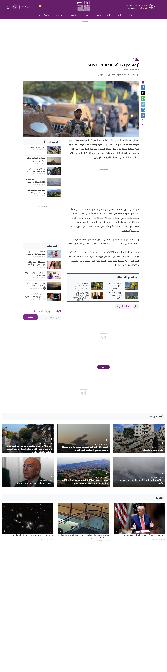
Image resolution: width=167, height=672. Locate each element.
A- (143, 124)
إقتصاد (73, 15)
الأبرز (119, 15)
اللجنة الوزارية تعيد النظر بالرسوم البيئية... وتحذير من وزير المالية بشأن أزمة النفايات (81, 296)
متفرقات (45, 15)
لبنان (109, 15)
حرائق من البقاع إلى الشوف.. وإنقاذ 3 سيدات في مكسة (36, 180)
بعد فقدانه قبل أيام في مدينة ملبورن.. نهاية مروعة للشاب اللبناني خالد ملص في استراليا (36, 252)
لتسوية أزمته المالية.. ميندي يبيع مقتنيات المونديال (115, 295)
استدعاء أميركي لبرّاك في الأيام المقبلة (34, 483)
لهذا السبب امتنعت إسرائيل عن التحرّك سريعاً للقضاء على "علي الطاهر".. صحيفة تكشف (35, 284)
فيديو (98, 15)
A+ (143, 120)
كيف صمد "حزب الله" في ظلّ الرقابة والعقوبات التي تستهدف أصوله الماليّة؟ (115, 288)
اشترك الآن (143, 8)
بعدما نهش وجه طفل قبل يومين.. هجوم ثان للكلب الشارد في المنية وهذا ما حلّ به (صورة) (35, 191)
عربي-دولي (59, 15)
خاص (87, 15)
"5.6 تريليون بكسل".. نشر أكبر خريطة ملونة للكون (32, 535)
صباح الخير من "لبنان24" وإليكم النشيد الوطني (35, 274)
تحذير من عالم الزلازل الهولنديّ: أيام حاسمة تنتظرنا (35, 295)
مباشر (130, 15)
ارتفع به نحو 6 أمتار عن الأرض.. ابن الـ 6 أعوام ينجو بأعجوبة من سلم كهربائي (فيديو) (83, 537)
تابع (103, 367)
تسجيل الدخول (132, 8)
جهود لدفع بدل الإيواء (38, 147)
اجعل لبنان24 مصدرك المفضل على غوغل (117, 75)
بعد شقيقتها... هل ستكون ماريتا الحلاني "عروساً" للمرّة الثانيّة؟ (36, 263)
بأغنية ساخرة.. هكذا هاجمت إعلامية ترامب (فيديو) (144, 535)
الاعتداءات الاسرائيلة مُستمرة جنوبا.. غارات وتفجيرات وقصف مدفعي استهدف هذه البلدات (35, 159)
